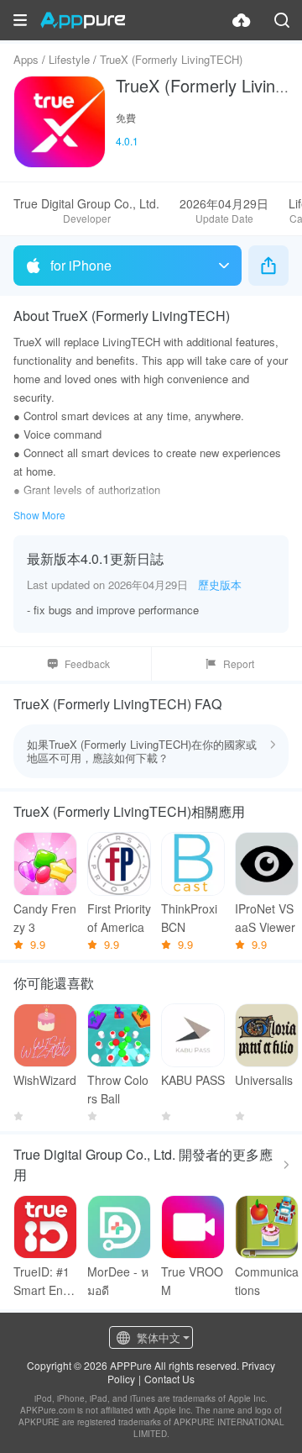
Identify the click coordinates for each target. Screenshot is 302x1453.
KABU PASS (193, 1079)
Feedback (87, 663)
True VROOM (192, 1280)
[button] (20, 20)
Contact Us (169, 1378)
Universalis (264, 1079)
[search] (282, 20)
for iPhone (81, 265)
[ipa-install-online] (241, 20)
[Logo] (82, 20)
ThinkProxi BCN (189, 917)
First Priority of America (119, 917)
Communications (267, 1280)
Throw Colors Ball (117, 1089)
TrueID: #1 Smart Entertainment (45, 1281)
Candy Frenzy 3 (44, 917)
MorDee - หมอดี (117, 1280)
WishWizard (44, 1079)
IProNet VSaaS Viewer (265, 917)
